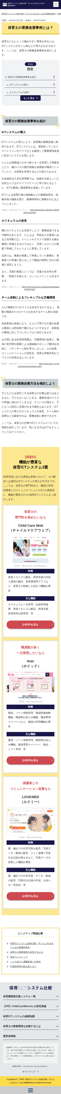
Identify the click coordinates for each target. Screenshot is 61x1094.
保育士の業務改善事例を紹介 (22, 77)
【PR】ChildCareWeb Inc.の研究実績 (24, 1006)
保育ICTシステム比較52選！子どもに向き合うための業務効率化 (26, 4)
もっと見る (28, 98)
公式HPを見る (30, 624)
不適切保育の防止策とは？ (23, 966)
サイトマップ (29, 1071)
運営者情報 (9, 1036)
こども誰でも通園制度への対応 (25, 961)
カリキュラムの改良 (19, 92)
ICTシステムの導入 (18, 84)
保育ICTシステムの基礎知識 (19, 1016)
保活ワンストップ (19, 957)
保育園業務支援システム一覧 (19, 996)
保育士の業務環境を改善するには (26, 952)
